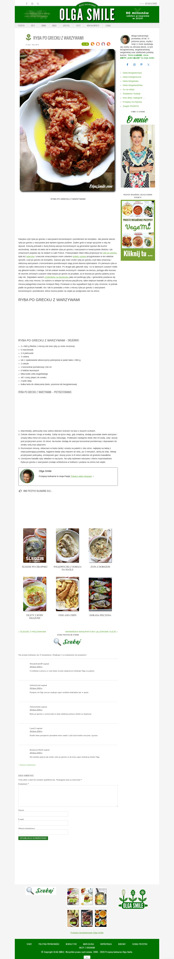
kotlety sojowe (79, 256)
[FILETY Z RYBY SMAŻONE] (35, 611)
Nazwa (21, 810)
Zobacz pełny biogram (81, 476)
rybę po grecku (110, 253)
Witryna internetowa (26, 828)
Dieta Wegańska (130, 81)
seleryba (30, 256)
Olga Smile (35, 45)
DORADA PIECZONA (100, 615)
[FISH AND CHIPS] (67, 611)
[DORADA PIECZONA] (100, 611)
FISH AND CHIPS (67, 615)
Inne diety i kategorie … (134, 98)
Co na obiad (128, 89)
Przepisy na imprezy (132, 102)
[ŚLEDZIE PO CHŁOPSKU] (35, 562)
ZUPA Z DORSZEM (100, 566)
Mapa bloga (88, 944)
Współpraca (106, 944)
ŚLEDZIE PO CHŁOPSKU (35, 566)
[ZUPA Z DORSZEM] (100, 562)
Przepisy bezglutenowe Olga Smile (87, 933)
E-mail (21, 819)
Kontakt (122, 944)
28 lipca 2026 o (36, 667)
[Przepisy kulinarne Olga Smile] (87, 14)
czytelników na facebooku (57, 277)
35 (87, 44)
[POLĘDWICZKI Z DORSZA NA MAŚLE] (67, 562)
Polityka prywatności (49, 944)
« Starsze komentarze (27, 765)
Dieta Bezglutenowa (132, 73)
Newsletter (71, 944)
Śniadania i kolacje (132, 93)
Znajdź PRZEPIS (131, 106)
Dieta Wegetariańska (133, 85)
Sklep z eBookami (87, 947)
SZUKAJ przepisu (139, 944)
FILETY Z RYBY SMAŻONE (34, 617)
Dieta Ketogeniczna (132, 77)
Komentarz (23, 784)
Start (29, 944)
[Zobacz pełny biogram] (93, 476)
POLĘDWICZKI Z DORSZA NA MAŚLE (67, 568)
